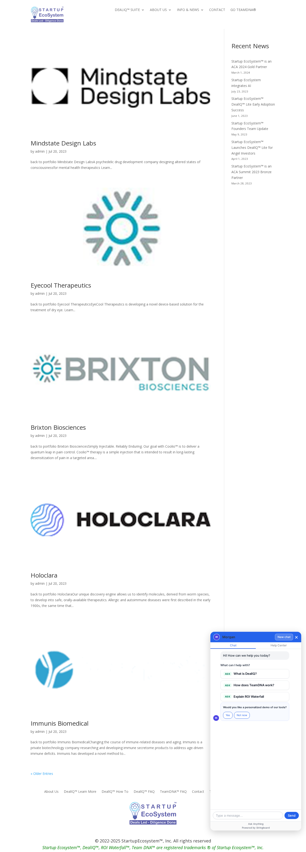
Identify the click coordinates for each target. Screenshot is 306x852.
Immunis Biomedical (59, 723)
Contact (217, 10)
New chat (284, 637)
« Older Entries (42, 773)
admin (40, 151)
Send (291, 815)
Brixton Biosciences (58, 427)
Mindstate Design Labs (63, 143)
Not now (242, 715)
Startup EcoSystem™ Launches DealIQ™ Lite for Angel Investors (252, 147)
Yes (228, 715)
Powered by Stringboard (256, 827)
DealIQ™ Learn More (80, 792)
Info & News (188, 10)
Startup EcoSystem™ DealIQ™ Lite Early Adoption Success (253, 104)
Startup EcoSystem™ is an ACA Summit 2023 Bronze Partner (251, 172)
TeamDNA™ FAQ (173, 792)
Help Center (279, 645)
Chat (233, 645)
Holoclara (44, 575)
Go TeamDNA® (243, 10)
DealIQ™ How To (115, 792)
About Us (158, 10)
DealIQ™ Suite (127, 10)
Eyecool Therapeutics (61, 285)
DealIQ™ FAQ (144, 792)
